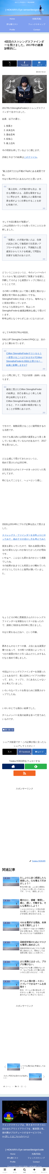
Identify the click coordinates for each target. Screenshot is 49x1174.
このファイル (30, 157)
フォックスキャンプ (36, 1158)
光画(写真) (36, 1154)
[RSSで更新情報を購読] (24, 773)
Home (12, 1154)
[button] (43, 657)
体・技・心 (9, 730)
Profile (13, 1162)
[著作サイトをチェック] (13, 766)
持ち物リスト (13, 1158)
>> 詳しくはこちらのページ (15, 1136)
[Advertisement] (24, 815)
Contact (36, 1162)
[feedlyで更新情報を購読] (36, 766)
